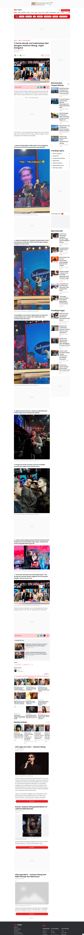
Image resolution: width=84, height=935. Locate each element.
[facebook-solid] (41, 87)
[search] (59, 10)
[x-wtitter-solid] (44, 87)
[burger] (69, 12)
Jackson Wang (23, 91)
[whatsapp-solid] (38, 87)
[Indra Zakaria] (15, 670)
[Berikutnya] (50, 730)
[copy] (48, 87)
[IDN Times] (18, 10)
